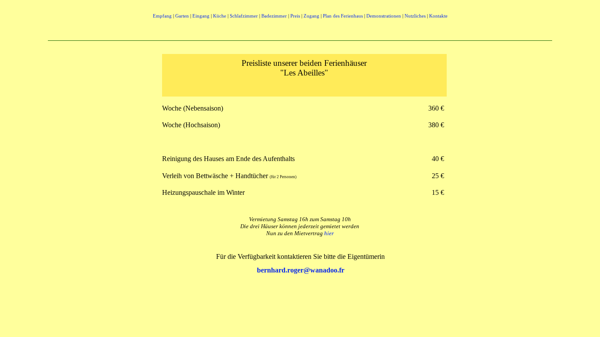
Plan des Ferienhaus (343, 16)
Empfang (163, 16)
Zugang (311, 16)
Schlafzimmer (244, 16)
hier (329, 233)
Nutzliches (415, 16)
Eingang (201, 16)
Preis (295, 16)
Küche (219, 16)
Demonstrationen (383, 16)
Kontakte (438, 16)
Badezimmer (274, 16)
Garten (182, 16)
